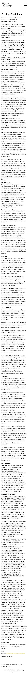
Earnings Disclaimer (14, 672)
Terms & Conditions (9, 670)
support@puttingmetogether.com (15, 653)
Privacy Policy (20, 670)
